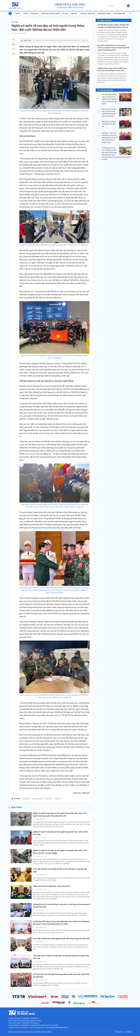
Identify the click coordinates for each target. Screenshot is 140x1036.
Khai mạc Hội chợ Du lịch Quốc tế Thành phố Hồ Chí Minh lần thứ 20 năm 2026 (109, 112)
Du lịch (65, 13)
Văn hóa (74, 13)
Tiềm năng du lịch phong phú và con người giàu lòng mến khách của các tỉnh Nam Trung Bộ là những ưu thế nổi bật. (61, 879)
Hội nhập (15, 22)
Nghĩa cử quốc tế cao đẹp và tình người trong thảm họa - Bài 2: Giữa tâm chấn (60, 833)
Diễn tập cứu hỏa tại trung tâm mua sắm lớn (109, 123)
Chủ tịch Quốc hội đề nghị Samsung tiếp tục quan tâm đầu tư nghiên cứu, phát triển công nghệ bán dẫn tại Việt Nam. (60, 984)
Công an (57, 798)
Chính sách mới (105, 20)
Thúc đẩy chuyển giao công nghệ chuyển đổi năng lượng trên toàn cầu (61, 938)
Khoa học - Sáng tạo (87, 13)
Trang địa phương (104, 13)
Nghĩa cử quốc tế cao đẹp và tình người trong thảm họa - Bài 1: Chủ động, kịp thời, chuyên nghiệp (60, 851)
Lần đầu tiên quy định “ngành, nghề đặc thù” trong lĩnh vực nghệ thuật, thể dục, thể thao (113, 26)
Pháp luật (34, 13)
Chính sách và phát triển (50, 13)
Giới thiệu (128, 1032)
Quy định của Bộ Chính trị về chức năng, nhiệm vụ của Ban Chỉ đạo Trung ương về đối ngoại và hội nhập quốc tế (113, 47)
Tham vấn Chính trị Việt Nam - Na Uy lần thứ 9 (51, 886)
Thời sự (17, 13)
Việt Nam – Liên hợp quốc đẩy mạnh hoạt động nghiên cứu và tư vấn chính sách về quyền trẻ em (109, 137)
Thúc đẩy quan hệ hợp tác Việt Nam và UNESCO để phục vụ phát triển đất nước (61, 956)
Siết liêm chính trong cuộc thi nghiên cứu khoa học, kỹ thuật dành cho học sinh (112, 69)
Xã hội (25, 13)
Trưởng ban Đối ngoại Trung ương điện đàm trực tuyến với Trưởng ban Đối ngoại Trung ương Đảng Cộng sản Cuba (61, 922)
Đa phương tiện (119, 13)
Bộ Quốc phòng (37, 798)
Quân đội (48, 798)
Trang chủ (118, 1032)
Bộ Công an (25, 798)
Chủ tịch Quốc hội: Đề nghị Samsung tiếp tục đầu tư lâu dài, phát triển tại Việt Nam (61, 975)
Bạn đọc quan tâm (106, 90)
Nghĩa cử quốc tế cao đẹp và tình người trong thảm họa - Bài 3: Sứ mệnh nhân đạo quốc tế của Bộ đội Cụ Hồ (59, 814)
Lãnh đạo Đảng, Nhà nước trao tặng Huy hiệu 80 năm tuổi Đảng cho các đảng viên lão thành (110, 99)
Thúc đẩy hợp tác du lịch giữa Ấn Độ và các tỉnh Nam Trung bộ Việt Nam (60, 870)
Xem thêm (16, 807)
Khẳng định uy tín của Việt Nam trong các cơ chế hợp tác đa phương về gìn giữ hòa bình (61, 905)
